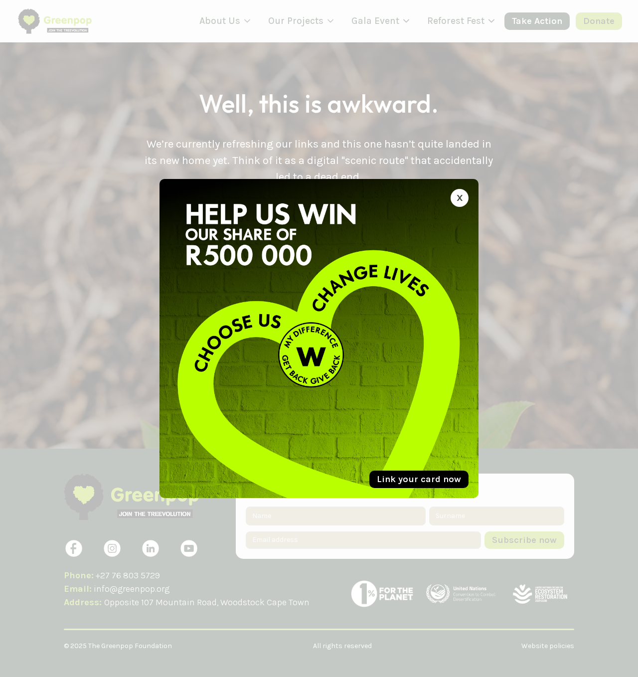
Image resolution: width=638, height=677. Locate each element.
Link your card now (419, 479)
